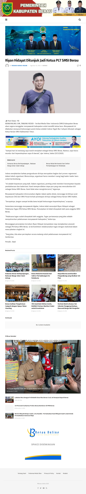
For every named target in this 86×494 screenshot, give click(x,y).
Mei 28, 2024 (19, 400)
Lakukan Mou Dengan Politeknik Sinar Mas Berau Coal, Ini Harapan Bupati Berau (41, 397)
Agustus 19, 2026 (10, 280)
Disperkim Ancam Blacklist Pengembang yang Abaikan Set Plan (69, 276)
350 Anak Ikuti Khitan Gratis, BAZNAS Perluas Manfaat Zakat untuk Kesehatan (42, 306)
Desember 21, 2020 (12, 391)
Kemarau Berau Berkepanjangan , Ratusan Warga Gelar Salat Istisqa (17, 276)
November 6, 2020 (20, 408)
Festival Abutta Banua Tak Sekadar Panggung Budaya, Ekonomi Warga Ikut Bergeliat (68, 306)
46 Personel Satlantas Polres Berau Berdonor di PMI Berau (34, 405)
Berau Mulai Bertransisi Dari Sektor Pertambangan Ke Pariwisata (41, 276)
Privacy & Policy (49, 473)
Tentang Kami (22, 473)
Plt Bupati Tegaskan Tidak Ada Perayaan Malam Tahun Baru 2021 (27, 389)
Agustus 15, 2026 (35, 65)
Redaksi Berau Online (19, 65)
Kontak (58, 473)
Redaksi (65, 473)
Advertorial (10, 300)
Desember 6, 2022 (20, 418)
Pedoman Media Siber (35, 473)
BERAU (45, 65)
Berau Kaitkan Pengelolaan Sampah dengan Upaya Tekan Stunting (16, 306)
